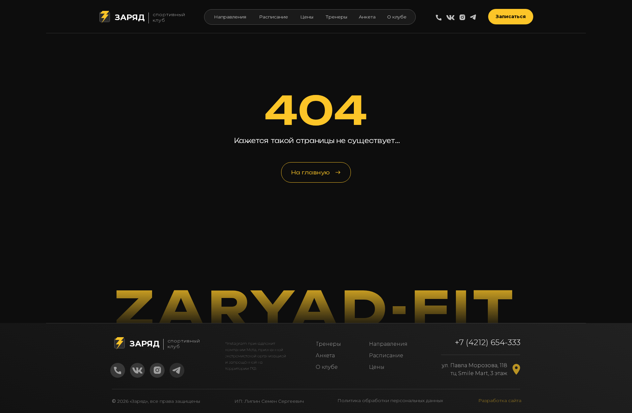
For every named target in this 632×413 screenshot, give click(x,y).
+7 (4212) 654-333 (487, 342)
